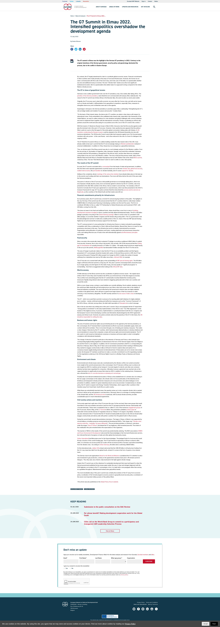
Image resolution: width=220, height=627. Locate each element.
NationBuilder (143, 604)
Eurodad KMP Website (133, 1)
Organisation (131, 558)
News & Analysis (80, 16)
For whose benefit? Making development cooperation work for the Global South (113, 514)
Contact (150, 1)
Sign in (143, 1)
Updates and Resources (130, 7)
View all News (110, 531)
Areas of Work (114, 7)
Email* (65, 558)
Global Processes (89, 489)
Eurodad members (143, 554)
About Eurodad (101, 7)
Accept (206, 624)
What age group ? (116, 558)
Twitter (72, 1)
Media (156, 1)
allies (152, 554)
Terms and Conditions (152, 602)
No (72, 568)
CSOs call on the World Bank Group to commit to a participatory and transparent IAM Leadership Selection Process (111, 522)
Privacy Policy (141, 602)
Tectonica (155, 604)
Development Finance (76, 489)
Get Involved (145, 7)
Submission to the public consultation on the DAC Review (107, 507)
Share (72, 46)
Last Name (98, 558)
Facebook (64, 1)
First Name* (83, 558)
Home (72, 16)
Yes (67, 568)
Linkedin (78, 1)
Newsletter (86, 1)
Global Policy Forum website (109, 482)
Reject (214, 624)
